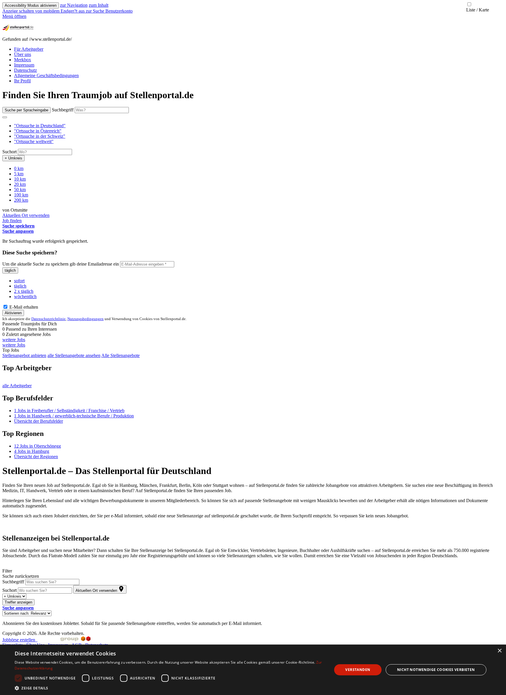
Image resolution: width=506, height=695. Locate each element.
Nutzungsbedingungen (85, 319)
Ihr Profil (22, 80)
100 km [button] (21, 194)
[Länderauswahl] (4, 117)
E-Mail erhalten (23, 307)
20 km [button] (20, 184)
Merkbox (22, 59)
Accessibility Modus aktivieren (31, 5)
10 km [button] (20, 178)
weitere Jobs (13, 339)
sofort (19, 280)
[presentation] (44, 11)
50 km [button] (20, 189)
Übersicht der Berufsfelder (38, 421)
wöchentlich (25, 296)
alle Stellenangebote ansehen (73, 355)
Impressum (24, 64)
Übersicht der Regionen (36, 456)
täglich (10, 270)
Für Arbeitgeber (28, 49)
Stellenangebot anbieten (24, 355)
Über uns (22, 54)
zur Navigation (74, 5)
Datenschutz (25, 70)
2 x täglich (23, 291)
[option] (259, 125)
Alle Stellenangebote (120, 355)
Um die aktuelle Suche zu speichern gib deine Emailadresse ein (60, 263)
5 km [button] (18, 173)
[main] (253, 358)
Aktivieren (13, 313)
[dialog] (253, 670)
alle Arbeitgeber (17, 385)
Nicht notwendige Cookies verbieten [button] (436, 669)
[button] (40, 125)
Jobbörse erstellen (19, 639)
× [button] (499, 651)
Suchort (9, 151)
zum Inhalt (98, 5)
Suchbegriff (62, 109)
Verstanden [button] (357, 669)
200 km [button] (21, 200)
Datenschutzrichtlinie (48, 319)
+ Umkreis (13, 158)
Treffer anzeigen (18, 602)
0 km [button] (18, 168)
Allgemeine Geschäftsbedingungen (46, 75)
